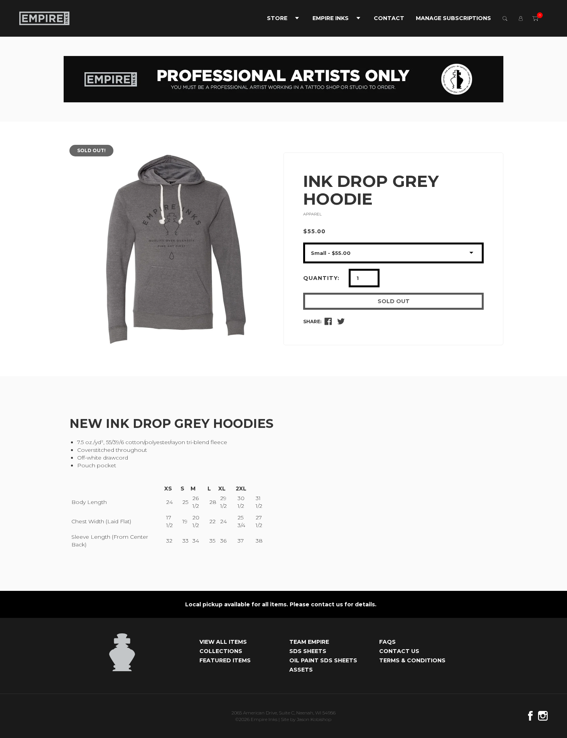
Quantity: (321, 278)
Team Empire (309, 641)
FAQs (387, 641)
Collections (220, 651)
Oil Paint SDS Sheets (323, 660)
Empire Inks (330, 18)
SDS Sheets (307, 651)
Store (277, 18)
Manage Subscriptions (453, 18)
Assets (301, 669)
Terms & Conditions (412, 660)
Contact (389, 18)
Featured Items (225, 660)
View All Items (223, 641)
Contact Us (399, 651)
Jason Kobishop (314, 719)
